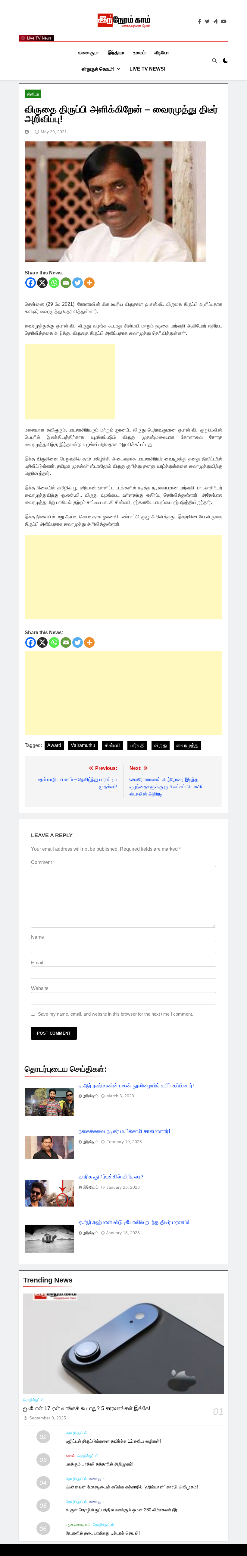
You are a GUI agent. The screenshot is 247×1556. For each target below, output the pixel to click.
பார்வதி (137, 745)
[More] (89, 282)
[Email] (66, 282)
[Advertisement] (70, 381)
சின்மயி (112, 745)
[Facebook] (30, 282)
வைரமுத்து (188, 745)
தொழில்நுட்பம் (33, 1400)
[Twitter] (77, 282)
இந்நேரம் (90, 1095)
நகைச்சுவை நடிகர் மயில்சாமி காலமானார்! (124, 1131)
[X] (42, 282)
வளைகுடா (88, 52)
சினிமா (33, 94)
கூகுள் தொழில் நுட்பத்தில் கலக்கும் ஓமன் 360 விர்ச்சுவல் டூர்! (122, 1509)
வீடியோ (162, 52)
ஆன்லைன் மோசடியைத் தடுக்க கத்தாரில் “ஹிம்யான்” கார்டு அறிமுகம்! (132, 1486)
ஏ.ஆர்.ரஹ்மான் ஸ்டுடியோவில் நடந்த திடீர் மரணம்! (134, 1222)
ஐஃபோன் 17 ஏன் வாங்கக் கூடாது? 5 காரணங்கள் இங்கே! (86, 1408)
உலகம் (139, 52)
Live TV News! (147, 68)
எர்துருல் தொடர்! (98, 68)
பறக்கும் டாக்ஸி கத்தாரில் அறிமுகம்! (99, 1463)
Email (37, 962)
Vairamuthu (83, 745)
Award (54, 745)
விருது (160, 745)
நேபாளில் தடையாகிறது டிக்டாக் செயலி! (103, 1532)
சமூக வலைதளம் (78, 1525)
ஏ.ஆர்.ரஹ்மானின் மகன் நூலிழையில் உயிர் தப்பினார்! (136, 1086)
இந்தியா (116, 52)
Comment (43, 862)
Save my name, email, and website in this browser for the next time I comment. (115, 1014)
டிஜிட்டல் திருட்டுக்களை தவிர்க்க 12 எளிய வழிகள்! (113, 1441)
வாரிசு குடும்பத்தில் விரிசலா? (111, 1177)
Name (37, 937)
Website (39, 988)
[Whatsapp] (54, 282)
